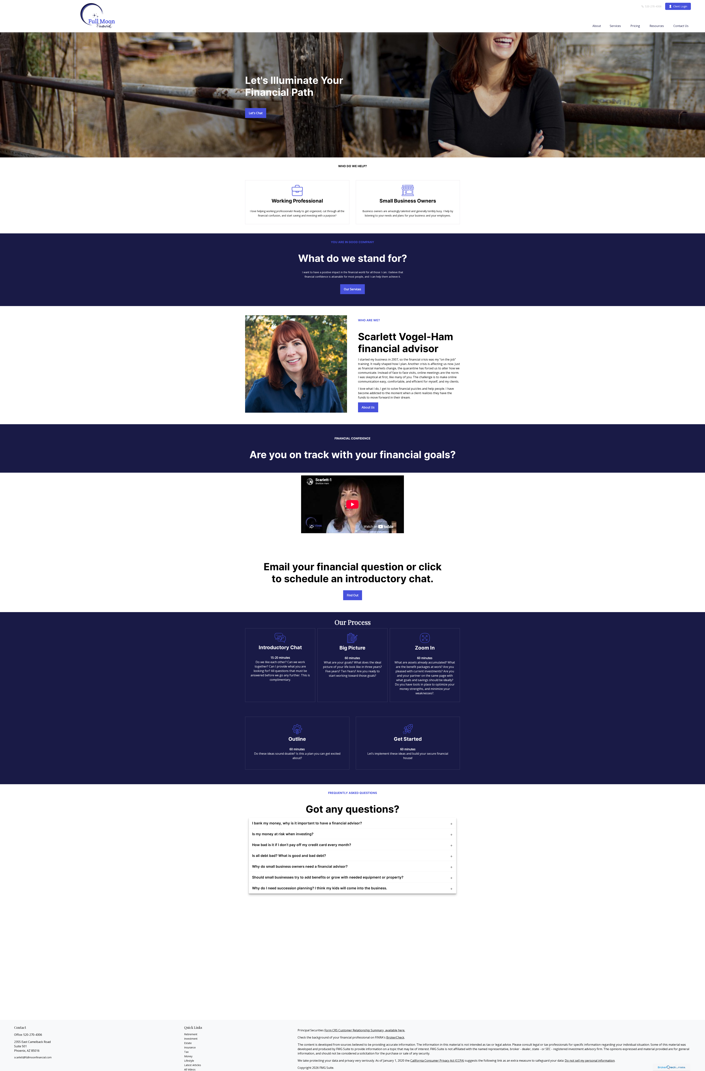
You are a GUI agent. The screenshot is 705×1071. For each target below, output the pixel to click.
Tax (186, 1052)
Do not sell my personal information (590, 1061)
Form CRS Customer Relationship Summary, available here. (364, 1030)
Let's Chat (256, 113)
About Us (368, 407)
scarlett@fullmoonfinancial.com (33, 1057)
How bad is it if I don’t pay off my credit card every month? (301, 845)
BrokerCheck (395, 1037)
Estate (188, 1043)
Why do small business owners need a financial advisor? (300, 866)
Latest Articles (192, 1065)
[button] (597, 26)
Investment (191, 1038)
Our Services (352, 289)
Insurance (190, 1047)
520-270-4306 (652, 6)
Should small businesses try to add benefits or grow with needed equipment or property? (327, 877)
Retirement (190, 1034)
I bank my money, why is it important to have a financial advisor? (307, 823)
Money (188, 1056)
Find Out (352, 595)
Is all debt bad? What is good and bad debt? (289, 856)
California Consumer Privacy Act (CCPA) (437, 1061)
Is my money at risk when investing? (282, 834)
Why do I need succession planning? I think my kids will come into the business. (319, 888)
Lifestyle (189, 1060)
